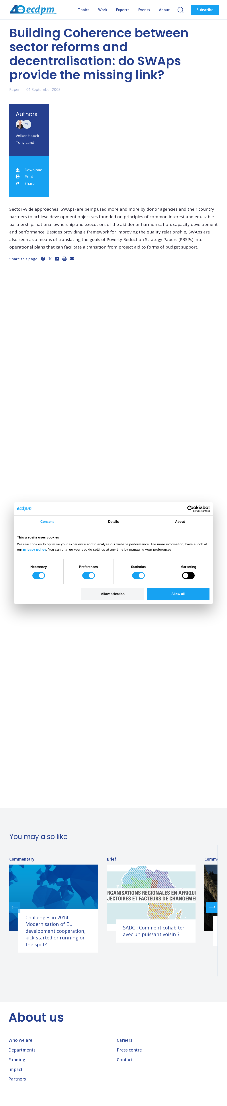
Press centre (129, 1050)
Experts (122, 9)
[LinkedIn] (57, 259)
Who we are (20, 1040)
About (164, 9)
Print (29, 176)
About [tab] (180, 521)
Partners (17, 1079)
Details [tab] (113, 521)
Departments (21, 1050)
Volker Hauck (27, 135)
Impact (15, 1069)
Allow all (178, 594)
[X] (50, 259)
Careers (124, 1040)
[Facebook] (43, 259)
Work (102, 9)
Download (34, 169)
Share (30, 183)
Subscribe (205, 9)
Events (144, 9)
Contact (125, 1060)
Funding (16, 1060)
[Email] (72, 259)
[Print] (64, 259)
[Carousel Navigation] (113, 907)
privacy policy (34, 549)
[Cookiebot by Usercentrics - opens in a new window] (190, 508)
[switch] (88, 575)
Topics (83, 9)
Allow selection (113, 594)
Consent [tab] (47, 521)
